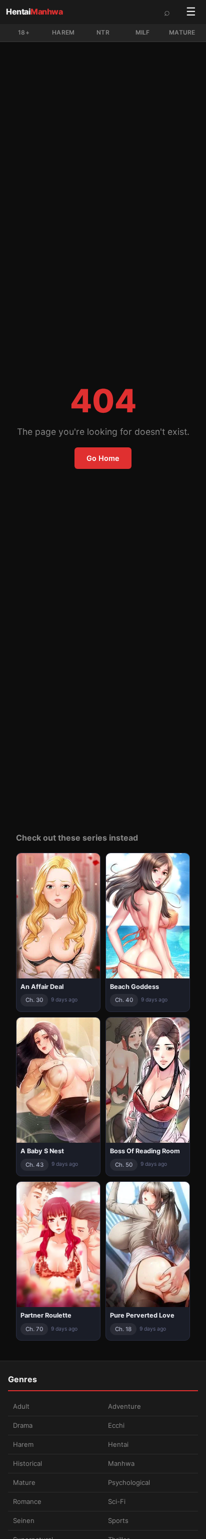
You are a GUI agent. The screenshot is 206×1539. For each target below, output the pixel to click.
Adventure (124, 1406)
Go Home (103, 458)
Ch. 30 (34, 999)
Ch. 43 (35, 1164)
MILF (143, 32)
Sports (118, 1520)
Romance (27, 1501)
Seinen (23, 1520)
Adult (21, 1406)
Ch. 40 (124, 999)
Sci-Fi (117, 1501)
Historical (27, 1463)
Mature (182, 32)
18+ (24, 32)
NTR (103, 32)
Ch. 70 (34, 1329)
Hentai (34, 12)
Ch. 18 (123, 1329)
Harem (63, 32)
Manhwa (121, 1463)
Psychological (129, 1482)
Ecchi (116, 1425)
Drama (22, 1425)
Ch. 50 (123, 1164)
